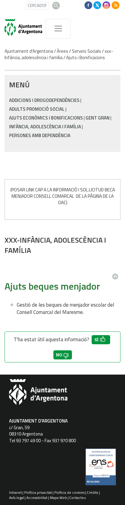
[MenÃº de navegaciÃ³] (58, 29)
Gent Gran (98, 117)
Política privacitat (38, 492)
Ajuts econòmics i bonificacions (46, 117)
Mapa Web (58, 497)
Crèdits (92, 492)
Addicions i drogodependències (44, 100)
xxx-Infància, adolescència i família (59, 54)
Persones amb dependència (39, 135)
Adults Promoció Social (37, 109)
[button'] (101, 339)
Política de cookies (69, 492)
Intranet (15, 492)
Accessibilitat (36, 497)
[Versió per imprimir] (116, 274)
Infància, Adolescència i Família (45, 126)
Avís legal (16, 497)
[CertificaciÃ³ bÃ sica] (101, 469)
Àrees (62, 51)
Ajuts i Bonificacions (85, 57)
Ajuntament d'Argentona (29, 51)
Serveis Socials (86, 51)
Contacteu (77, 497)
